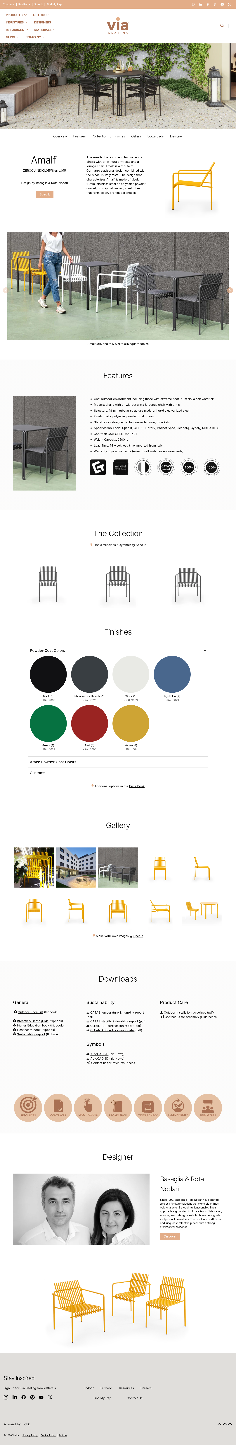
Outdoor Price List (30, 1012)
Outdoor (106, 1388)
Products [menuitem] (14, 15)
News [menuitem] (10, 37)
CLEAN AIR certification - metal (112, 1030)
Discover (170, 1236)
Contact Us (135, 1398)
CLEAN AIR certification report (111, 1026)
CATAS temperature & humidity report (117, 1012)
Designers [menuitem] (42, 22)
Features (79, 136)
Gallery (136, 136)
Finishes (119, 136)
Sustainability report (31, 1034)
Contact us (98, 1063)
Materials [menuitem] (43, 30)
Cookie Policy (48, 1435)
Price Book (137, 786)
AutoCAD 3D (99, 1058)
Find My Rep (54, 4)
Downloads (155, 136)
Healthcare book (29, 1030)
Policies (63, 1435)
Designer (176, 136)
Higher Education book (33, 1025)
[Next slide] (230, 290)
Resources (126, 1388)
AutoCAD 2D (99, 1054)
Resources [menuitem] (15, 30)
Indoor (89, 1388)
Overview (60, 136)
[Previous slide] (6, 290)
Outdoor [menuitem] (40, 15)
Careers (146, 1388)
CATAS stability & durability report (114, 1021)
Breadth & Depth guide (32, 1021)
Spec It (38, 4)
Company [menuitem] (33, 37)
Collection (100, 136)
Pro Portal (24, 4)
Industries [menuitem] (15, 22)
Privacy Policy (30, 1435)
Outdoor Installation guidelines (185, 1012)
